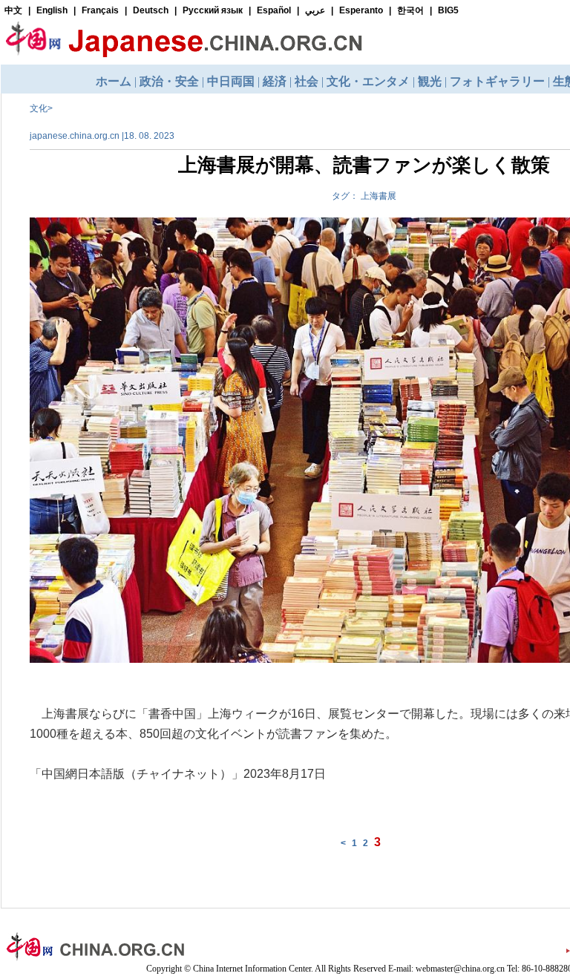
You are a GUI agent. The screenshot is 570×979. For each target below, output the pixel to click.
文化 (39, 108)
